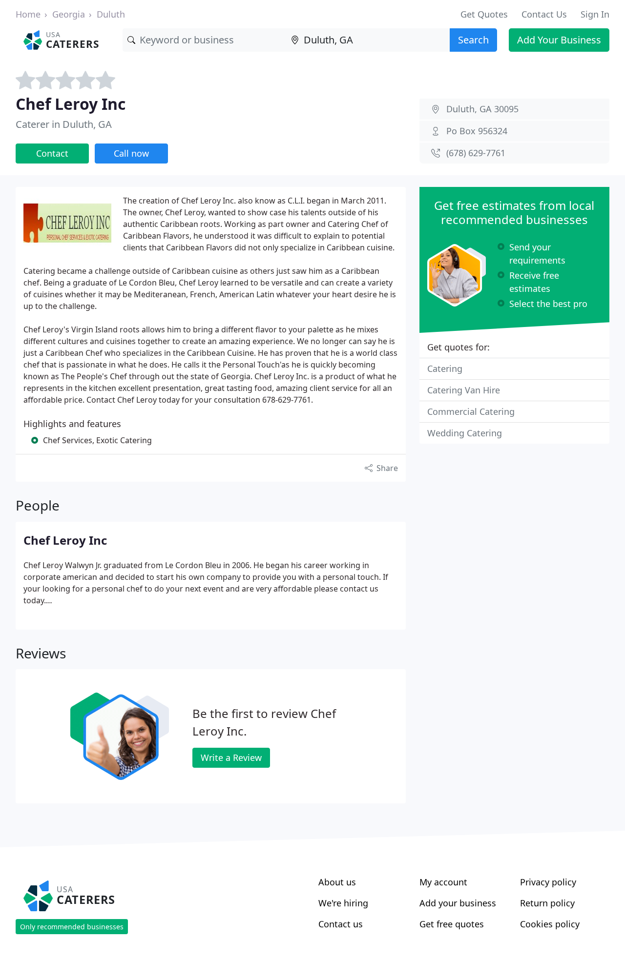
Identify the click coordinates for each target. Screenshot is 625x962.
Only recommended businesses (72, 926)
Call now (131, 153)
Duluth (111, 14)
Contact (52, 153)
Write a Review (231, 757)
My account (443, 882)
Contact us (340, 924)
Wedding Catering (464, 433)
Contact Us (544, 14)
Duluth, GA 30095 (482, 109)
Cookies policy (550, 924)
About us (337, 882)
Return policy (547, 903)
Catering (444, 368)
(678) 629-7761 (475, 153)
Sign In (595, 14)
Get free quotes (451, 924)
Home (28, 14)
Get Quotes (484, 14)
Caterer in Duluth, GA (64, 124)
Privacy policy (548, 882)
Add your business (457, 903)
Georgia (68, 14)
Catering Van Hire (463, 390)
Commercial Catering (471, 411)
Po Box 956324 (476, 131)
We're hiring (343, 903)
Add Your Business (559, 39)
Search (473, 39)
